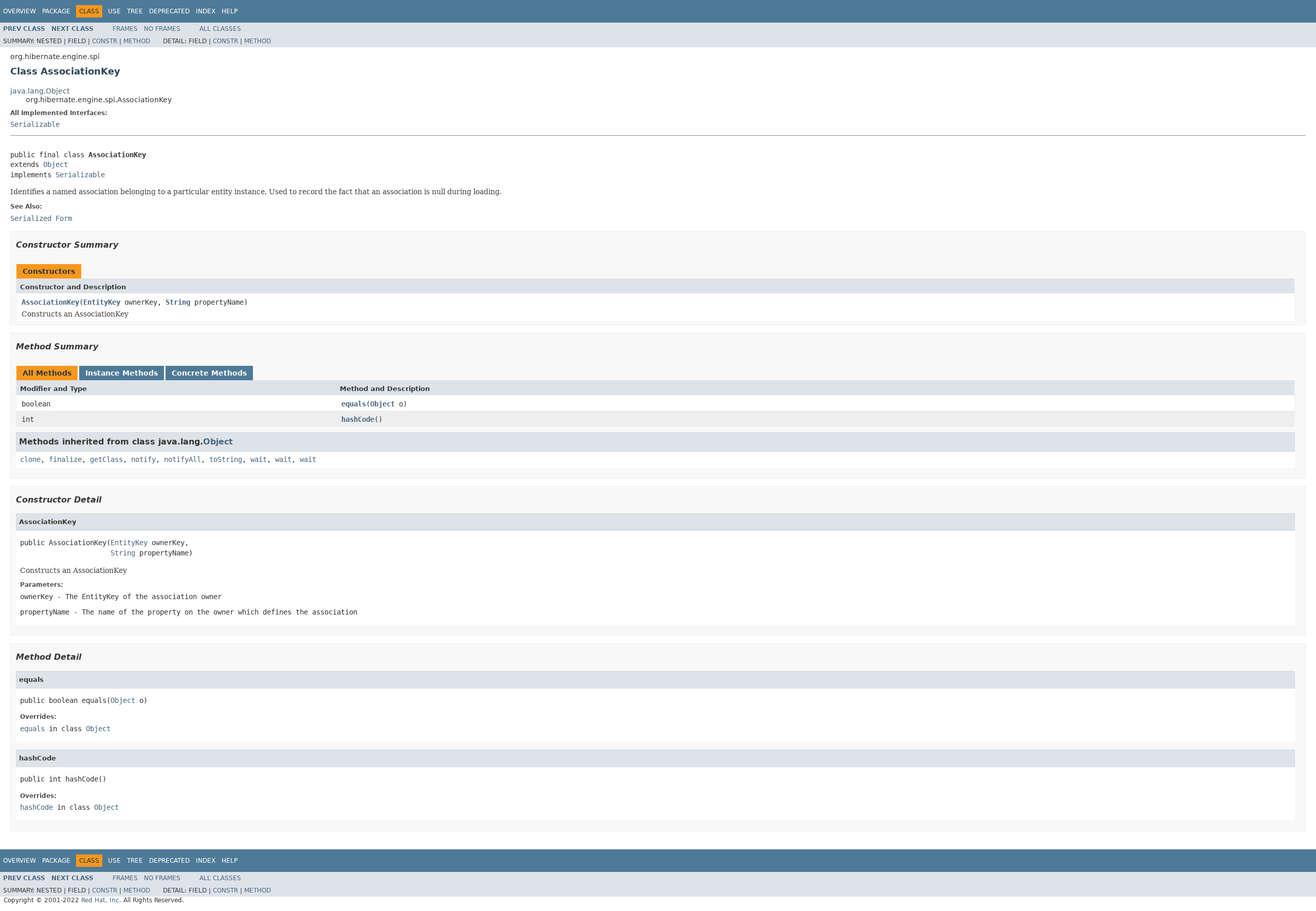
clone (30, 459)
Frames (125, 28)
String (178, 302)
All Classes (220, 28)
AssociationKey (50, 302)
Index (205, 11)
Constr (104, 41)
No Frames (162, 28)
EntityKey (101, 302)
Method (136, 41)
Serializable (35, 124)
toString (225, 459)
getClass (106, 459)
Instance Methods (121, 373)
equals (353, 404)
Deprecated (169, 11)
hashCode (357, 419)
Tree (135, 11)
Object (55, 164)
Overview (19, 11)
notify (143, 459)
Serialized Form (41, 218)
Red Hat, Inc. (101, 900)
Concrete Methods (209, 373)
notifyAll (182, 459)
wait (258, 459)
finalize (65, 459)
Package (56, 11)
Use (114, 11)
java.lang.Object (39, 91)
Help (229, 11)
